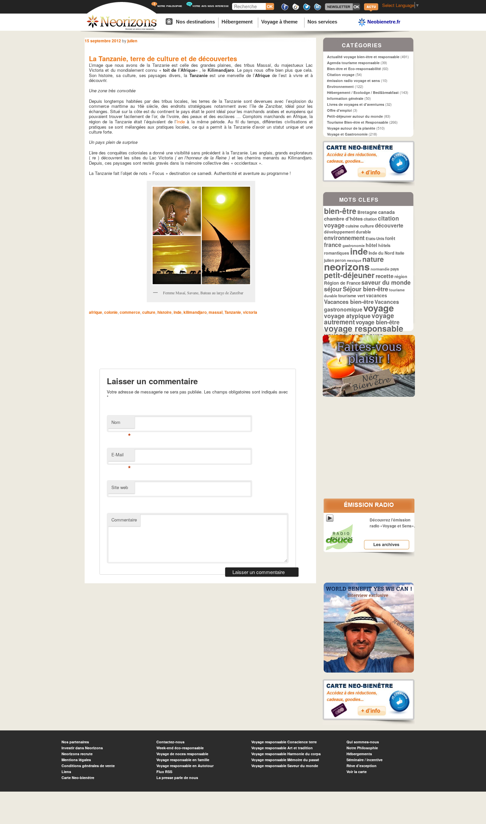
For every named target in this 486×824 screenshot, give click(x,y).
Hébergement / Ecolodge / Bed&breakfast (363, 92)
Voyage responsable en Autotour (185, 765)
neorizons (347, 266)
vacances (376, 295)
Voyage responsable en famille (182, 759)
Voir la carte (356, 771)
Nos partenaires (75, 741)
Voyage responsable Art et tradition (282, 747)
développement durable (347, 232)
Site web (119, 487)
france (333, 245)
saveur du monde (386, 282)
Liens (66, 771)
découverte (389, 225)
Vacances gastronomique (361, 305)
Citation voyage (340, 74)
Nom (121, 424)
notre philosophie (169, 6)
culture (148, 312)
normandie (380, 268)
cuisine (352, 226)
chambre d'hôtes (343, 218)
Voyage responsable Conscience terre (284, 741)
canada (386, 212)
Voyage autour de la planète (351, 128)
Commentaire (124, 519)
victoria (250, 312)
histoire (164, 312)
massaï (216, 312)
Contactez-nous (170, 741)
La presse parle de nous (177, 777)
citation (370, 219)
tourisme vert (351, 295)
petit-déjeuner (349, 274)
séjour (333, 289)
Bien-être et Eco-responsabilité (354, 68)
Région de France (342, 283)
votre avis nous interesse (210, 6)
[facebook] (284, 9)
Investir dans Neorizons (82, 747)
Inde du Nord (381, 253)
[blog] (371, 11)
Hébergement (237, 21)
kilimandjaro (195, 312)
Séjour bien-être (365, 289)
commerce (130, 312)
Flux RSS (164, 771)
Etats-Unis (375, 238)
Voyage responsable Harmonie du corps (286, 753)
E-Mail (121, 456)
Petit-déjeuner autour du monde (355, 116)
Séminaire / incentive (364, 759)
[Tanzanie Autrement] (201, 235)
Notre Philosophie (362, 747)
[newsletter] (342, 9)
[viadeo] (295, 9)
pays (394, 269)
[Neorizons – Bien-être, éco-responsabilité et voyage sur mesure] (121, 29)
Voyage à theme (279, 21)
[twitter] (306, 9)
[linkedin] (317, 9)
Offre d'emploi (339, 110)
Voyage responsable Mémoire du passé (285, 759)
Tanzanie (232, 312)
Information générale (345, 98)
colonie (111, 312)
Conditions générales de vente (88, 765)
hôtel (371, 245)
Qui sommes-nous (362, 741)
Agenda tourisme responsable (353, 62)
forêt (390, 238)
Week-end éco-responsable (180, 747)
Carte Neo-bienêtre (77, 777)
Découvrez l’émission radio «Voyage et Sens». (392, 523)
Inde (181, 121)
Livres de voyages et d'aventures (355, 104)
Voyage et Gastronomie (347, 134)
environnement (344, 238)
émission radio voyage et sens (353, 80)
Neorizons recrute (77, 753)
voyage (378, 307)
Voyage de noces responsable (182, 753)
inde (178, 312)
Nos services (322, 21)
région (400, 276)
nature (373, 259)
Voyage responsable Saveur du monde (284, 765)
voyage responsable (363, 328)
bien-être (340, 210)
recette (384, 276)
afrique (95, 312)
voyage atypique (347, 315)
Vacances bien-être (349, 302)
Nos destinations (195, 21)
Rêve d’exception (361, 765)
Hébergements (359, 753)
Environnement (340, 86)
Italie (399, 253)
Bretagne (367, 212)
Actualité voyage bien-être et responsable (363, 56)
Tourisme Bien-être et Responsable (357, 122)
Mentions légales (76, 759)
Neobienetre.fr (383, 21)
